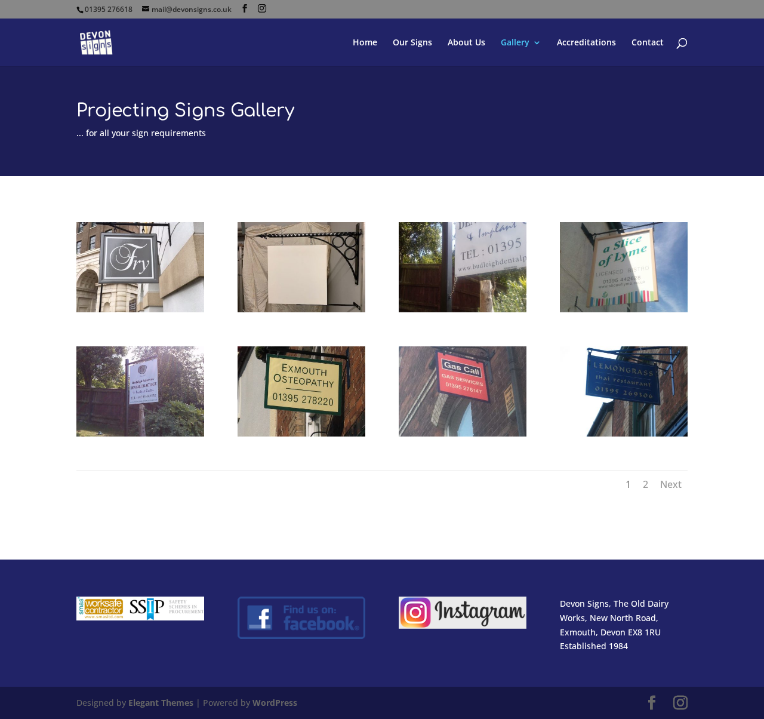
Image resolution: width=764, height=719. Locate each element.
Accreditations (586, 43)
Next (671, 484)
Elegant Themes (160, 702)
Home (365, 43)
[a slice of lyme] (624, 309)
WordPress (274, 702)
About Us (466, 43)
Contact (647, 43)
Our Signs (412, 43)
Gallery (515, 43)
